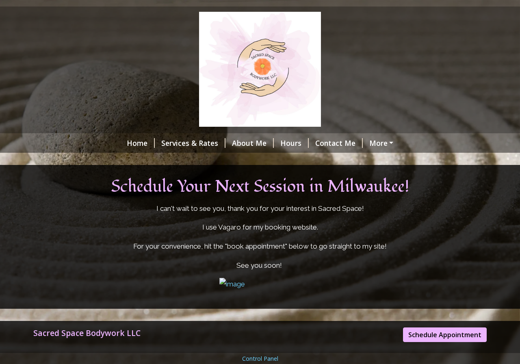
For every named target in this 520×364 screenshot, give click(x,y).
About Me (249, 143)
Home (137, 143)
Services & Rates (189, 143)
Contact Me (335, 143)
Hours (290, 143)
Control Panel (260, 358)
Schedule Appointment (444, 334)
